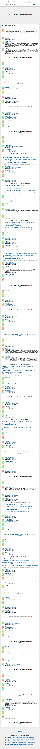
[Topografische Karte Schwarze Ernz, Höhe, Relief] (3, 121)
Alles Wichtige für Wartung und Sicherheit (26, 258)
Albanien (7, 48)
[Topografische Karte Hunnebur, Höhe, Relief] (3, 88)
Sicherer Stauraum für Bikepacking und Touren (28, 563)
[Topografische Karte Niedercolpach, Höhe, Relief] (3, 631)
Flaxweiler (19, 167)
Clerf (15, 137)
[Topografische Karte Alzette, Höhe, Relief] (3, 580)
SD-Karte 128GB (10, 190)
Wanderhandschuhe (9, 560)
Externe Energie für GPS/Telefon (17, 155)
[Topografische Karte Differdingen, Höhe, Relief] (3, 433)
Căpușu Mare (8, 71)
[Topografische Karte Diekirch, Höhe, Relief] (3, 653)
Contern (7, 437)
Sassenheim (21, 146)
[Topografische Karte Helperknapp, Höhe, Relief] (3, 574)
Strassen (7, 216)
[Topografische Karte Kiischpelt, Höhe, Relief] (3, 345)
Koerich (6, 339)
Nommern (7, 303)
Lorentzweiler (8, 548)
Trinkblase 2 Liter (9, 160)
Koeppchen (7, 141)
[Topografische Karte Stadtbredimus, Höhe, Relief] (3, 233)
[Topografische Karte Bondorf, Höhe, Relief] (3, 598)
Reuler (6, 601)
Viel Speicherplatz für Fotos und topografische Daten (25, 190)
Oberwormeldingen (21, 142)
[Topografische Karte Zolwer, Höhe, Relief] (3, 499)
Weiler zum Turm (8, 179)
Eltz (6, 663)
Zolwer (6, 498)
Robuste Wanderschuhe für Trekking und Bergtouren (23, 255)
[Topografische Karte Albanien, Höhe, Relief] (3, 51)
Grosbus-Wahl (8, 390)
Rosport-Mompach (9, 262)
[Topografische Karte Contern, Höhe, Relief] (3, 438)
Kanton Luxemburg (12, 101)
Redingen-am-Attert (9, 274)
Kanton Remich (11, 242)
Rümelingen (7, 245)
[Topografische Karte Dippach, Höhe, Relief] (3, 416)
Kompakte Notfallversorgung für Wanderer (27, 187)
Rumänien (6, 68)
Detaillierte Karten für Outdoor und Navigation (24, 368)
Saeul (6, 528)
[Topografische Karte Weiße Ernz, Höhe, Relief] (3, 126)
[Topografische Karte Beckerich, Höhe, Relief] (3, 570)
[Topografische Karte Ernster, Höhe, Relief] (3, 607)
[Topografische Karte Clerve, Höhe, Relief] (3, 137)
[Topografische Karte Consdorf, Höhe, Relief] (3, 442)
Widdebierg (7, 166)
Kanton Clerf (11, 97)
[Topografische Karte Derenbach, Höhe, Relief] (3, 676)
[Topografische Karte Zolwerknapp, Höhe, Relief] (3, 146)
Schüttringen (8, 237)
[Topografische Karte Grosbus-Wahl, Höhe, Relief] (3, 391)
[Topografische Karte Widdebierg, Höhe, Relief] (3, 167)
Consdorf (7, 441)
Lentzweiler (7, 170)
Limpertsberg (8, 494)
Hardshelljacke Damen (10, 157)
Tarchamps (7, 622)
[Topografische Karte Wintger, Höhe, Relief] (3, 627)
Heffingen (7, 386)
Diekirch (7, 651)
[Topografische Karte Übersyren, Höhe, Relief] (3, 117)
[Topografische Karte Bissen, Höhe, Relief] (3, 636)
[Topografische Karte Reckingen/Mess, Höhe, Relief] (3, 520)
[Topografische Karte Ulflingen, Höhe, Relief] (3, 611)
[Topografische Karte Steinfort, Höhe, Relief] (3, 586)
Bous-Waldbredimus (9, 457)
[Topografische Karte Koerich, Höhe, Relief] (3, 340)
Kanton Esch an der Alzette (13, 113)
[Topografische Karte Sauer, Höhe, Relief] (3, 38)
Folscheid (7, 683)
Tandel (6, 208)
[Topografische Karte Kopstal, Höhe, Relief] (3, 553)
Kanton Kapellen (12, 349)
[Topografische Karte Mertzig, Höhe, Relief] (3, 516)
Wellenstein (7, 646)
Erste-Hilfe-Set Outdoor (12, 187)
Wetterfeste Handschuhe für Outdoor (22, 560)
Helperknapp (17, 462)
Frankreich (6, 42)
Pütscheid (7, 290)
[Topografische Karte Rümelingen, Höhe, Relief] (3, 246)
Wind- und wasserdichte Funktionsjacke (24, 157)
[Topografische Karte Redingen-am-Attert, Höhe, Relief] (3, 275)
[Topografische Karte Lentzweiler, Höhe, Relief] (3, 171)
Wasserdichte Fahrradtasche (11, 563)
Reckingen (7, 523)
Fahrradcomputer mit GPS (11, 159)
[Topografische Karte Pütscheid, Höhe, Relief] (3, 291)
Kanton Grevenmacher (13, 126)
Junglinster (19, 126)
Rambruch (7, 278)
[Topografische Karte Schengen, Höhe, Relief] (3, 242)
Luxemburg (7, 30)
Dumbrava (7, 67)
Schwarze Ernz (8, 120)
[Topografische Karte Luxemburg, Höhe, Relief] (3, 32)
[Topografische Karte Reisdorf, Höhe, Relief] (3, 269)
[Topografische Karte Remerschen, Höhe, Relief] (3, 708)
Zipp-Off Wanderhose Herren (13, 229)
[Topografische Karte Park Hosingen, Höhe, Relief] (3, 300)
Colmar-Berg (8, 445)
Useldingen (7, 203)
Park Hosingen (8, 299)
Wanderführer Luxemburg (13, 188)
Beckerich (7, 569)
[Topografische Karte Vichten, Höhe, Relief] (3, 660)
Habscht (16, 378)
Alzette (6, 577)
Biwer (6, 465)
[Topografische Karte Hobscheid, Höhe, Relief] (3, 378)
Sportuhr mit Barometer (9, 424)
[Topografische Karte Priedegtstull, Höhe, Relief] (3, 150)
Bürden (6, 75)
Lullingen (7, 91)
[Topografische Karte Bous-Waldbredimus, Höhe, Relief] (3, 458)
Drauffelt (17, 137)
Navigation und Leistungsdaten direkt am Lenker (28, 159)
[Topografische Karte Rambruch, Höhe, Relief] (3, 280)
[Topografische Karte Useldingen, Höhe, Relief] (3, 204)
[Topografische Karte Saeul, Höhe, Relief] (3, 529)
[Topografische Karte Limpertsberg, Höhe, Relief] (3, 495)
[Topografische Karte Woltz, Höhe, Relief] (3, 97)
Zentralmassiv (8, 41)
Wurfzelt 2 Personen (11, 222)
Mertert (6, 315)
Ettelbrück (17, 64)
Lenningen (7, 323)
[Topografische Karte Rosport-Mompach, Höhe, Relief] (3, 263)
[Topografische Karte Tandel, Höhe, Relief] (3, 211)
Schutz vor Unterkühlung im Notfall (20, 162)
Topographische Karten (9, 368)
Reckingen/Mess (8, 519)
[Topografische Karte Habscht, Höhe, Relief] (3, 545)
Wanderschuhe (9, 255)
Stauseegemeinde (9, 328)
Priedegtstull (8, 149)
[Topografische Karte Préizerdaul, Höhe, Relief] (3, 296)
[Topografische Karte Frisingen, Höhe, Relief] (3, 403)
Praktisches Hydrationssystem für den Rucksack (23, 160)
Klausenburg (11, 68)
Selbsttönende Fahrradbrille (11, 565)
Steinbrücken (8, 112)
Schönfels (16, 88)
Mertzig (6, 515)
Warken (6, 63)
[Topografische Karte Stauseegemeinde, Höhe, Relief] (3, 329)
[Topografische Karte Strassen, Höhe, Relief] (3, 217)
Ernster (6, 606)
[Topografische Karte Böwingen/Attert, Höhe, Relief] (3, 462)
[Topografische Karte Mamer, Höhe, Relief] (3, 540)
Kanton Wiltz (11, 329)
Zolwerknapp (8, 145)
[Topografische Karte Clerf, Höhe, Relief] (3, 489)
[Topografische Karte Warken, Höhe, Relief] (3, 64)
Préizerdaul (7, 294)
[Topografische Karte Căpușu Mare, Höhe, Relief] (3, 72)
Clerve (6, 136)
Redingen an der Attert (10, 481)
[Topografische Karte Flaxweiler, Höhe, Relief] (3, 407)
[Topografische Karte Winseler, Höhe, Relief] (3, 175)
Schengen (7, 241)
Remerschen (8, 707)
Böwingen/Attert (9, 461)
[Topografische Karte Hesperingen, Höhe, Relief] (3, 383)
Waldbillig (18, 121)
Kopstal (6, 552)
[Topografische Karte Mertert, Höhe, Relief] (3, 316)
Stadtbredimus (8, 232)
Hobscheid (7, 377)
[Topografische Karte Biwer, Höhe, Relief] (3, 467)
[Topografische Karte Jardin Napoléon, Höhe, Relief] (3, 702)
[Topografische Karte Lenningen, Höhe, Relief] (3, 324)
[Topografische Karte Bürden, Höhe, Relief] (3, 76)
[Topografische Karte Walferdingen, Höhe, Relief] (3, 198)
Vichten (6, 659)
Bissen (6, 635)
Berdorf (18, 150)
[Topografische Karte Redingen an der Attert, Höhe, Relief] (3, 483)
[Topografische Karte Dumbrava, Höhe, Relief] (3, 68)
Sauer (6, 37)
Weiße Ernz (7, 125)
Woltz (6, 96)
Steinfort (7, 585)
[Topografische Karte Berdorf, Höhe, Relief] (3, 471)
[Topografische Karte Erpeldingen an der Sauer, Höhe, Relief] (3, 411)
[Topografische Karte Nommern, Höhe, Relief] (3, 304)
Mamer (6, 539)
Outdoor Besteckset (11, 185)
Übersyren (7, 116)
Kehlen (6, 348)
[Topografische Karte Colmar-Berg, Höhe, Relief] (3, 446)
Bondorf (7, 597)
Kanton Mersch (11, 88)
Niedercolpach (8, 630)
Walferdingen (8, 195)
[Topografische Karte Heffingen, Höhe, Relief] (3, 387)
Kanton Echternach (12, 121)
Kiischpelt (7, 344)
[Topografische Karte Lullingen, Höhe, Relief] (3, 93)
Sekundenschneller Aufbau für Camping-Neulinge (26, 222)
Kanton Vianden (12, 209)
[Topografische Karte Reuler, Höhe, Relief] (3, 602)
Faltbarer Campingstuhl (12, 224)
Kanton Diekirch (12, 64)
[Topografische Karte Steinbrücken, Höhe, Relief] (3, 113)
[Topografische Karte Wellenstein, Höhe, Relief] (3, 647)
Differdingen (8, 432)
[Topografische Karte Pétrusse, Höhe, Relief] (3, 101)
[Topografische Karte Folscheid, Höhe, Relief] (3, 684)
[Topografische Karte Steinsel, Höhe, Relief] (3, 680)
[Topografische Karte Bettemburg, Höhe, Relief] (3, 688)
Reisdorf (7, 266)
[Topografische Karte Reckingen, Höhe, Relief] (3, 524)
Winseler (7, 174)
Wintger (6, 626)
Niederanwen (8, 716)
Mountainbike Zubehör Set (11, 258)
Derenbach (7, 675)
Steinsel (7, 679)
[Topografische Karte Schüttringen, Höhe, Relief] (3, 238)
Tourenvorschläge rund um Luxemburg (27, 188)
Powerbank (8, 155)
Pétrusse (7, 100)
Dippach (7, 415)
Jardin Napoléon (8, 699)
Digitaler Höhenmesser (9, 366)
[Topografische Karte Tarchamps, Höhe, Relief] (3, 623)
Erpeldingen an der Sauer (10, 410)
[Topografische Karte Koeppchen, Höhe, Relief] (3, 142)
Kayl (6, 711)
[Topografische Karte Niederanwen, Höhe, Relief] (3, 717)
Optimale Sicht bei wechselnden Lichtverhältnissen (28, 565)
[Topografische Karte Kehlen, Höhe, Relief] (3, 351)
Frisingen (7, 402)
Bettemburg (7, 687)
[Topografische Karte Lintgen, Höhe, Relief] (3, 320)
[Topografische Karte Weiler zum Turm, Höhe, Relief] (3, 180)
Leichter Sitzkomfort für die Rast (25, 224)
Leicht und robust (20, 185)
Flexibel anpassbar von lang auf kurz (28, 229)
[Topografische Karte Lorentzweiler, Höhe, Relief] (3, 549)
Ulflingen (7, 610)
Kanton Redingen (12, 275)
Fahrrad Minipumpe (11, 192)
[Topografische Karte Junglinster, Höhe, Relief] (3, 359)
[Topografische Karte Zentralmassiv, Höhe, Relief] (3, 44)
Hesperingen (8, 382)
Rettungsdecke (9, 162)
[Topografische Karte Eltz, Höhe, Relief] (3, 664)
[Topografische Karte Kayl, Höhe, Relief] (3, 712)
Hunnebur (7, 87)
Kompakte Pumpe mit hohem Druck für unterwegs (26, 192)
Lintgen (6, 319)
